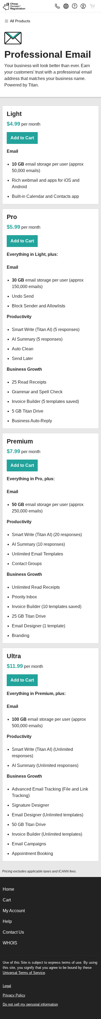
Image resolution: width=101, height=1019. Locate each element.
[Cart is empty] (92, 6)
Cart (7, 900)
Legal (7, 986)
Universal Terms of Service (24, 973)
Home (8, 889)
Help (7, 921)
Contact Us (13, 932)
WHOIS (10, 943)
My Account (14, 910)
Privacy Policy (14, 995)
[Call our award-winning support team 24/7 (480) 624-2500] (74, 6)
